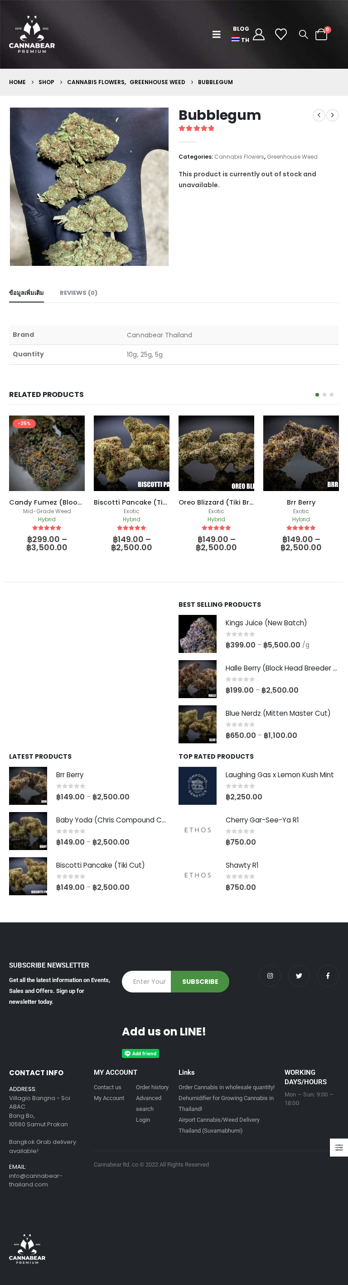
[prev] (319, 115)
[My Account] (258, 34)
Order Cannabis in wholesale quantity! (227, 1087)
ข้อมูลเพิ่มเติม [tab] (26, 292)
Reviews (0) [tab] (78, 292)
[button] (218, 34)
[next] (332, 115)
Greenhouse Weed (292, 157)
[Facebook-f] (328, 976)
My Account (109, 1098)
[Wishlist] (281, 34)
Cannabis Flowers (239, 157)
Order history (152, 1087)
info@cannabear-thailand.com (36, 1180)
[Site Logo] (32, 34)
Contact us (107, 1087)
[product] (47, 453)
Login (143, 1119)
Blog (241, 29)
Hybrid (47, 519)
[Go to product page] (198, 634)
